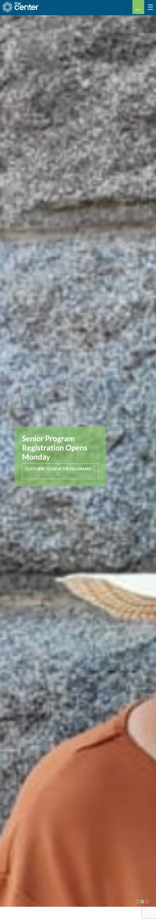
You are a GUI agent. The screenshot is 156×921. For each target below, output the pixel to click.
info (138, 9)
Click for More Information (53, 462)
